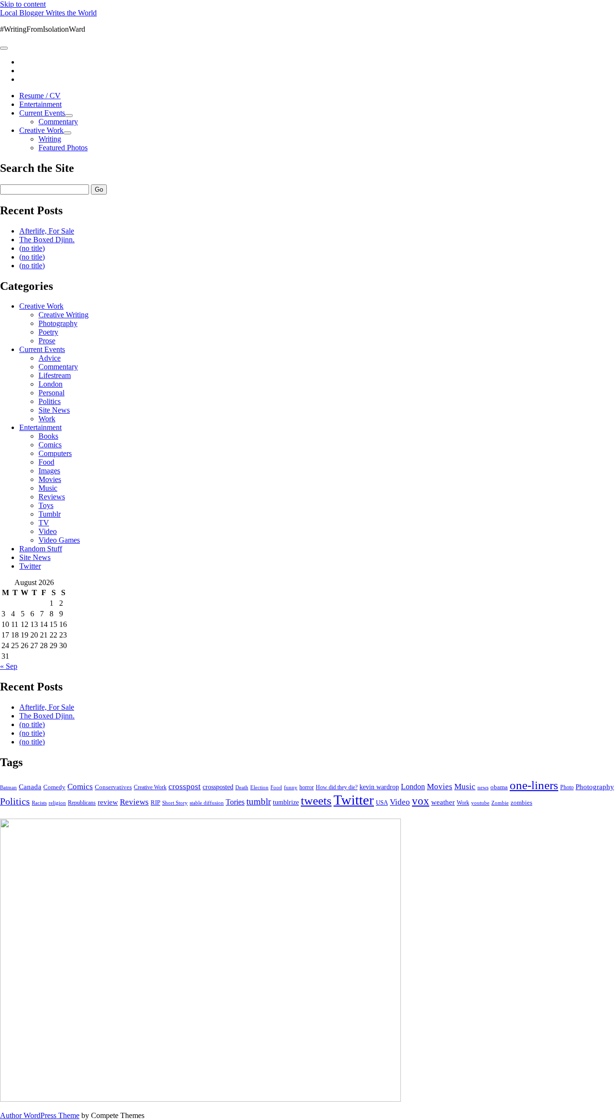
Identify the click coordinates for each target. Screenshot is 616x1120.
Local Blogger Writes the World (48, 13)
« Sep (8, 666)
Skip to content (23, 4)
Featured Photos (63, 147)
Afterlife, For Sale (46, 231)
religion (57, 803)
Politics (49, 401)
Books (48, 436)
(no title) (32, 248)
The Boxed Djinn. (47, 239)
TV (43, 523)
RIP (155, 802)
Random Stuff (40, 549)
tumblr (258, 801)
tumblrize (286, 802)
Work (46, 419)
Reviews (51, 497)
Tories (235, 802)
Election (259, 787)
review (108, 802)
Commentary (58, 121)
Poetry (48, 332)
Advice (49, 358)
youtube (480, 803)
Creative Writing (63, 315)
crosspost (184, 786)
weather (443, 802)
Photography (57, 323)
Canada (30, 787)
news (482, 787)
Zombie (500, 803)
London (50, 384)
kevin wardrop (379, 787)
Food (46, 462)
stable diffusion (207, 803)
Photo (567, 787)
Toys (45, 505)
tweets (316, 800)
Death (241, 787)
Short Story (175, 803)
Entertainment (40, 104)
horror (306, 787)
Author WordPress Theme (39, 1115)
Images (49, 471)
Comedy (54, 787)
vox (420, 801)
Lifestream (54, 375)
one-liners (534, 785)
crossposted (218, 787)
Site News (54, 410)
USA (382, 802)
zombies (521, 802)
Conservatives (113, 787)
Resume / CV (40, 95)
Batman (8, 787)
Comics (50, 445)
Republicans (82, 802)
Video (47, 531)
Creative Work (41, 130)
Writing (49, 139)
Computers (55, 453)
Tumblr (49, 514)
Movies (49, 479)
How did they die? (337, 787)
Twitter (30, 566)
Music (47, 488)
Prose (46, 341)
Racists (39, 803)
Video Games (59, 540)
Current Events (42, 113)
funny (290, 787)
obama (499, 787)
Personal (51, 393)
